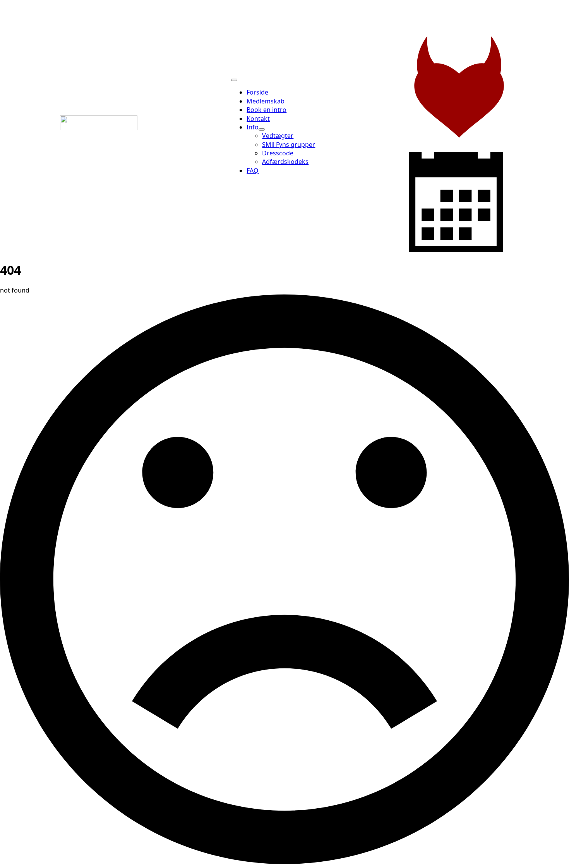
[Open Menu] (234, 80)
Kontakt (258, 118)
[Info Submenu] (262, 129)
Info (253, 127)
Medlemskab (265, 101)
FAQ (253, 170)
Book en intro (266, 109)
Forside (257, 92)
